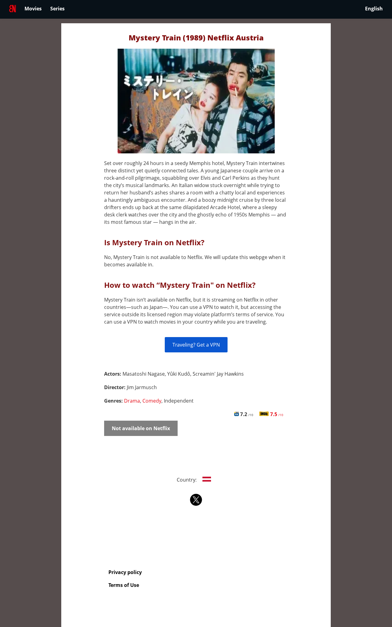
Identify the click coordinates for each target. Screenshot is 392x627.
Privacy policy (125, 572)
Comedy (151, 400)
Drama (132, 400)
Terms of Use (123, 585)
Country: (187, 479)
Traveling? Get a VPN (196, 344)
